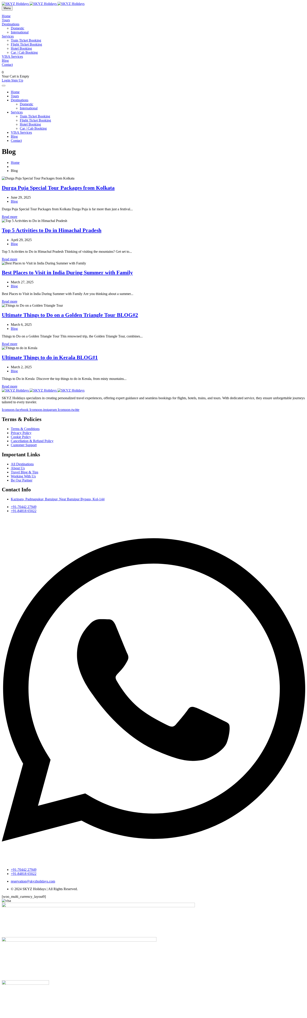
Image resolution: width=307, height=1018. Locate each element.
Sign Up (17, 80)
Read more (9, 217)
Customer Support (24, 445)
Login (6, 80)
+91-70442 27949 (23, 507)
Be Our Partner (21, 480)
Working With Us (23, 476)
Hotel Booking (21, 48)
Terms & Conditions (25, 429)
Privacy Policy (21, 433)
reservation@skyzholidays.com (33, 881)
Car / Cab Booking (24, 52)
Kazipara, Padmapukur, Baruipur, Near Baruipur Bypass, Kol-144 (58, 499)
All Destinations (22, 464)
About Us (18, 468)
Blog (5, 60)
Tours (6, 20)
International (20, 32)
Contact (7, 65)
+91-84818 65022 (23, 511)
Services (8, 36)
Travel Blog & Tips (24, 472)
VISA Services (12, 56)
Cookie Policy (21, 437)
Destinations (10, 24)
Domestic (17, 28)
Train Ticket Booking (26, 40)
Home (6, 16)
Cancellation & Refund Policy (32, 441)
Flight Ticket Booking (26, 44)
